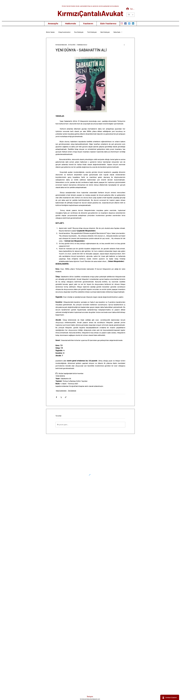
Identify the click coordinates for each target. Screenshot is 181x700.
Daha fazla (117, 32)
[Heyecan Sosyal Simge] (129, 23)
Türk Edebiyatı (92, 32)
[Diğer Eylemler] (124, 45)
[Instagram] (122, 23)
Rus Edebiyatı (78, 32)
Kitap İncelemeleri (64, 32)
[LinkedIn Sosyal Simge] (133, 23)
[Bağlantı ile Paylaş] (66, 397)
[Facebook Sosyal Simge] (125, 23)
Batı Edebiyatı (105, 32)
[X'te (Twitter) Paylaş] (61, 397)
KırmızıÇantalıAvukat (90, 13)
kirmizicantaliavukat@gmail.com (90, 699)
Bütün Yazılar (50, 32)
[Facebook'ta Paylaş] (56, 397)
